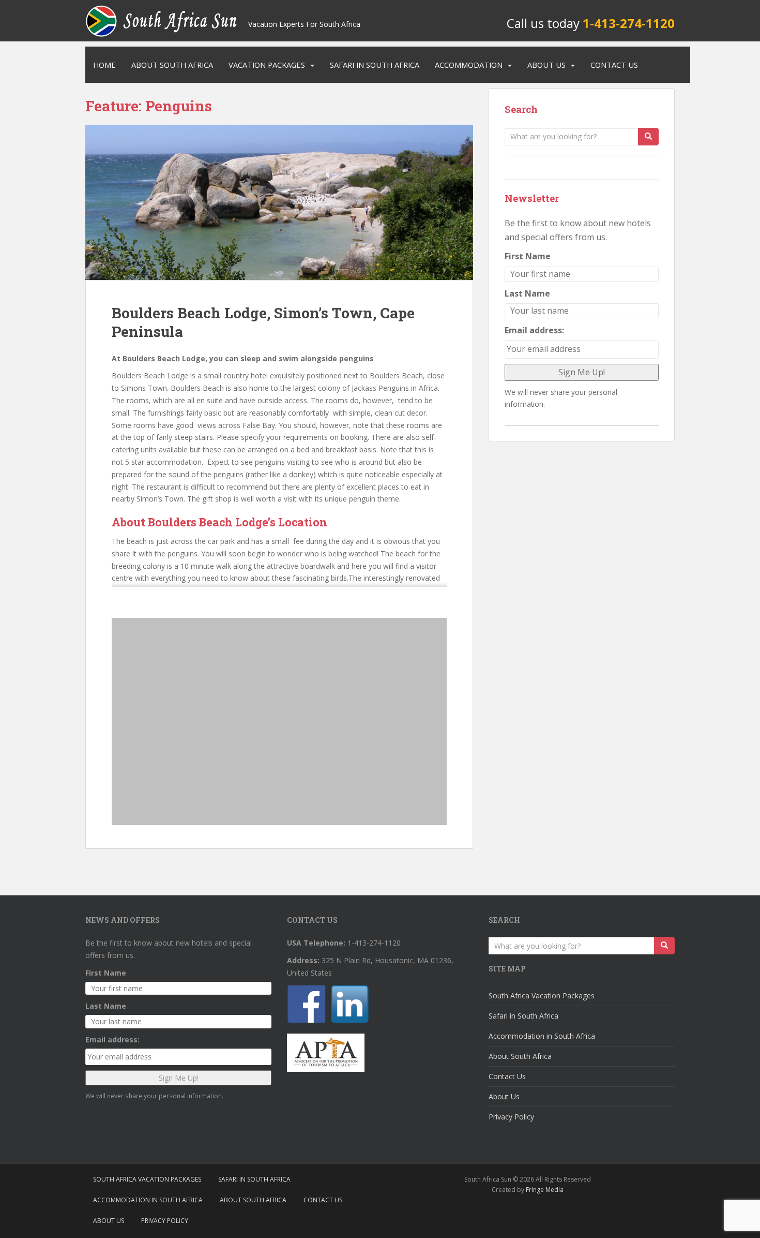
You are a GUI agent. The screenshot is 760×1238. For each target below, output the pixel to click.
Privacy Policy (511, 1117)
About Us (546, 65)
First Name (528, 256)
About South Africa (172, 65)
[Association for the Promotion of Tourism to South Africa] (325, 1052)
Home (104, 65)
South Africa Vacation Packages (542, 995)
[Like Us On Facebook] (307, 1005)
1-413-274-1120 (629, 23)
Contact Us (614, 65)
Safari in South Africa (374, 65)
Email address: (534, 330)
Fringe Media (545, 1189)
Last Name (527, 293)
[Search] (648, 136)
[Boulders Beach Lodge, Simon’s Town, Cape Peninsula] (279, 202)
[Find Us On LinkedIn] (351, 1005)
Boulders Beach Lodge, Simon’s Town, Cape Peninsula (263, 322)
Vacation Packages (267, 65)
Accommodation (469, 65)
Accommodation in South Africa (542, 1036)
